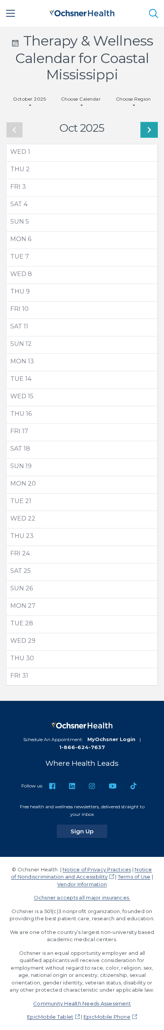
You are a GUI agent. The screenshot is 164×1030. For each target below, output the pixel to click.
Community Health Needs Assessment (82, 1003)
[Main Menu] (10, 13)
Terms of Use (134, 877)
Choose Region (133, 99)
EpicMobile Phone (107, 1017)
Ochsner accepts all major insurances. (82, 897)
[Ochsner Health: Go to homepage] (82, 12)
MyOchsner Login (111, 739)
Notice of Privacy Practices (97, 869)
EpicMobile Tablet (50, 1017)
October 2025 (29, 99)
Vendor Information (82, 884)
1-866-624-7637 (82, 747)
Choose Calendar (81, 99)
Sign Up (89, 831)
